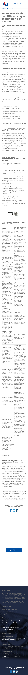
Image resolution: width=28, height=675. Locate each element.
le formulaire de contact (13, 639)
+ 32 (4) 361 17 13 (8, 648)
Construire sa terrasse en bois (10, 627)
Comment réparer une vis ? (9, 625)
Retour (15, 550)
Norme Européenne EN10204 (10, 623)
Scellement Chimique (7, 629)
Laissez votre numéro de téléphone (12, 655)
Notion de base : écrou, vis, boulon (11, 621)
